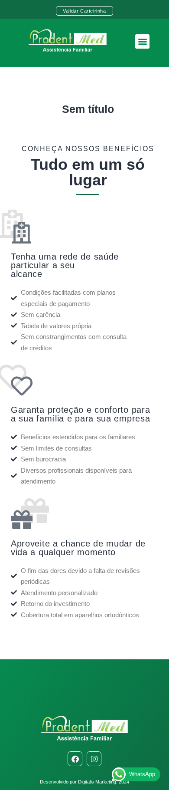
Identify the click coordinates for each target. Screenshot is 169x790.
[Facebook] (75, 758)
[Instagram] (94, 758)
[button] (142, 41)
